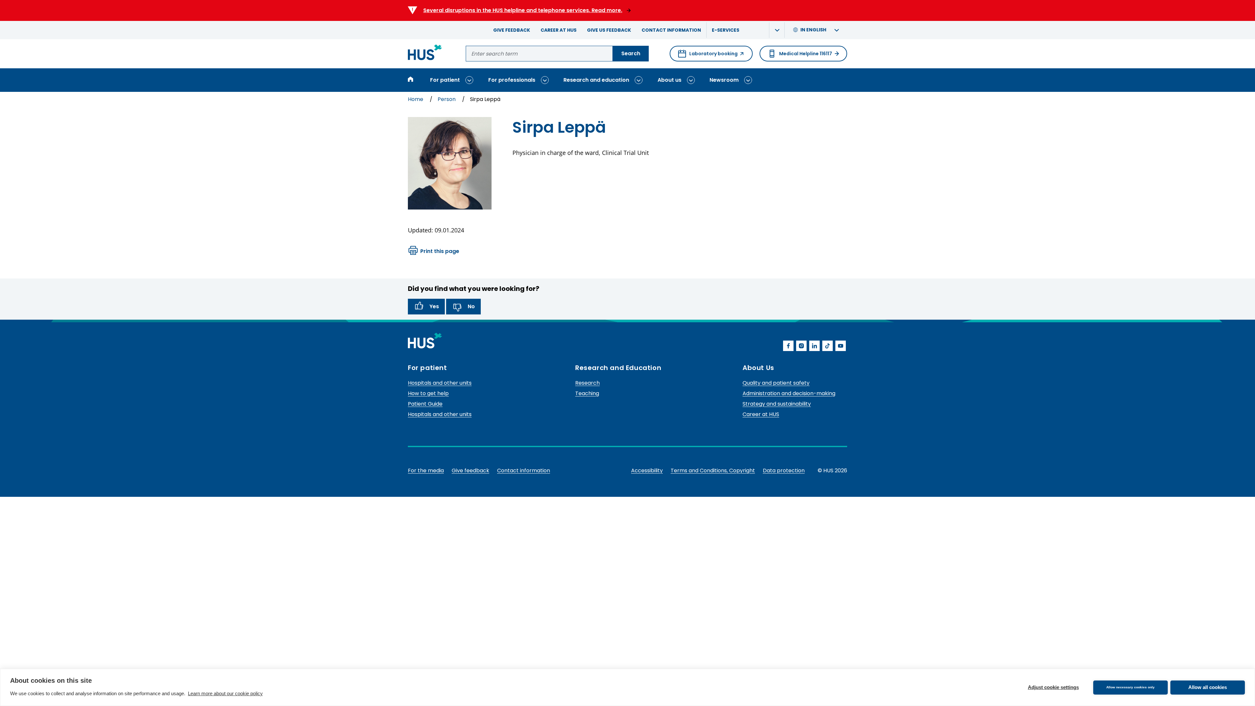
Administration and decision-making (789, 393)
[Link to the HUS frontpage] (425, 53)
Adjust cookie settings (1053, 687)
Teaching (587, 393)
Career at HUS (559, 30)
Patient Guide (425, 404)
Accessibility (647, 470)
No (471, 306)
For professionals (511, 80)
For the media (426, 470)
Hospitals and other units (440, 383)
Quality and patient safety (776, 383)
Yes (434, 306)
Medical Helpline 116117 (805, 53)
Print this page (439, 251)
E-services (725, 30)
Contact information (671, 30)
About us (669, 80)
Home (416, 99)
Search (630, 53)
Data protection (784, 470)
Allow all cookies (1207, 687)
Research (587, 383)
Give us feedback (609, 30)
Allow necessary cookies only (1130, 687)
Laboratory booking (708, 55)
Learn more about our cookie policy (225, 693)
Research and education (596, 80)
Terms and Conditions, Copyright (713, 470)
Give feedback (511, 30)
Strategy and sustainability (777, 404)
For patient (445, 80)
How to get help (428, 393)
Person (447, 99)
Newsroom (724, 80)
